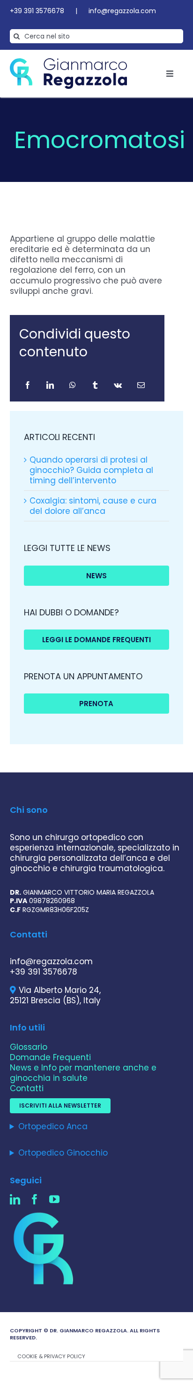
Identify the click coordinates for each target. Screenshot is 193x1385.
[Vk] (117, 385)
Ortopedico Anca (53, 1126)
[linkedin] (15, 1199)
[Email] (141, 385)
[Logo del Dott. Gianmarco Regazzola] (68, 62)
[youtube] (54, 1199)
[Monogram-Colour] (45, 1213)
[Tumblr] (95, 385)
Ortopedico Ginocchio (63, 1153)
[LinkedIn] (50, 385)
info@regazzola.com (122, 11)
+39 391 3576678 (37, 11)
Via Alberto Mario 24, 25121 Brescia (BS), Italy (55, 995)
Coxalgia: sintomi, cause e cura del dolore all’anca (93, 506)
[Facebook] (27, 385)
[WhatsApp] (73, 385)
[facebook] (35, 1199)
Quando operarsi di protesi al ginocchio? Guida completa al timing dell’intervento (91, 470)
